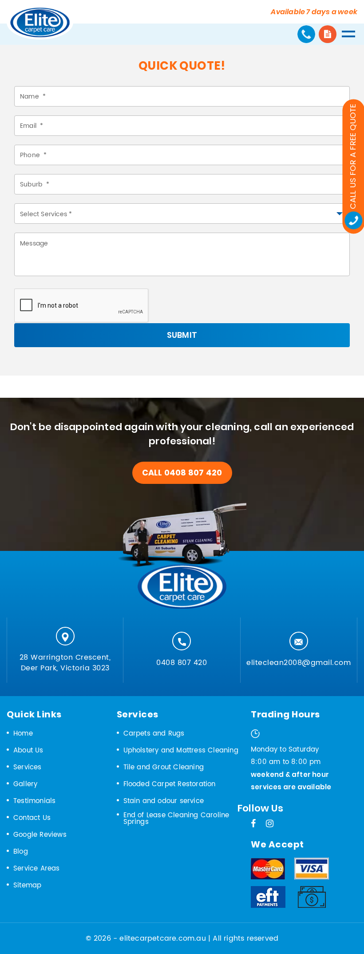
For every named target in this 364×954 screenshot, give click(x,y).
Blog (20, 851)
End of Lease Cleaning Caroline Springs (176, 818)
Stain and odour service (163, 801)
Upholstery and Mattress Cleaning (180, 750)
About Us (28, 750)
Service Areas (36, 868)
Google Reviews (40, 834)
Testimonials (34, 801)
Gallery (25, 784)
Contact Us (32, 818)
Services (27, 767)
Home (23, 733)
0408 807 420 (181, 663)
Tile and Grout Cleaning (163, 767)
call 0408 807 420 (182, 472)
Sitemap (27, 885)
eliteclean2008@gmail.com (298, 663)
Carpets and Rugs (154, 733)
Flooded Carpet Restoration (169, 784)
